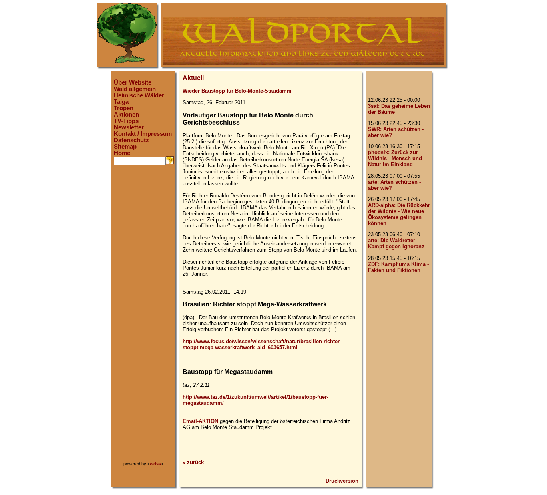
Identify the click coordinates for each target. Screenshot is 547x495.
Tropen (123, 108)
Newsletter (129, 127)
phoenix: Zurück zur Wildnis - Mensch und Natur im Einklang (395, 158)
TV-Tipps (126, 121)
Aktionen (126, 114)
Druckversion (342, 481)
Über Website (132, 82)
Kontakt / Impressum (143, 134)
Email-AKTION (200, 421)
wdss (155, 463)
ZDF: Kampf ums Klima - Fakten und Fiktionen (398, 267)
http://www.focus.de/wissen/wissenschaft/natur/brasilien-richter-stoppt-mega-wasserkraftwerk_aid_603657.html (262, 344)
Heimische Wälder (139, 95)
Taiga (121, 102)
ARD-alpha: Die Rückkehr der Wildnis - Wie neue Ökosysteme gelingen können (399, 214)
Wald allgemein (135, 89)
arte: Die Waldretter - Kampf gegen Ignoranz (396, 243)
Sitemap (125, 146)
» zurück (193, 462)
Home (122, 153)
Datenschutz (131, 140)
